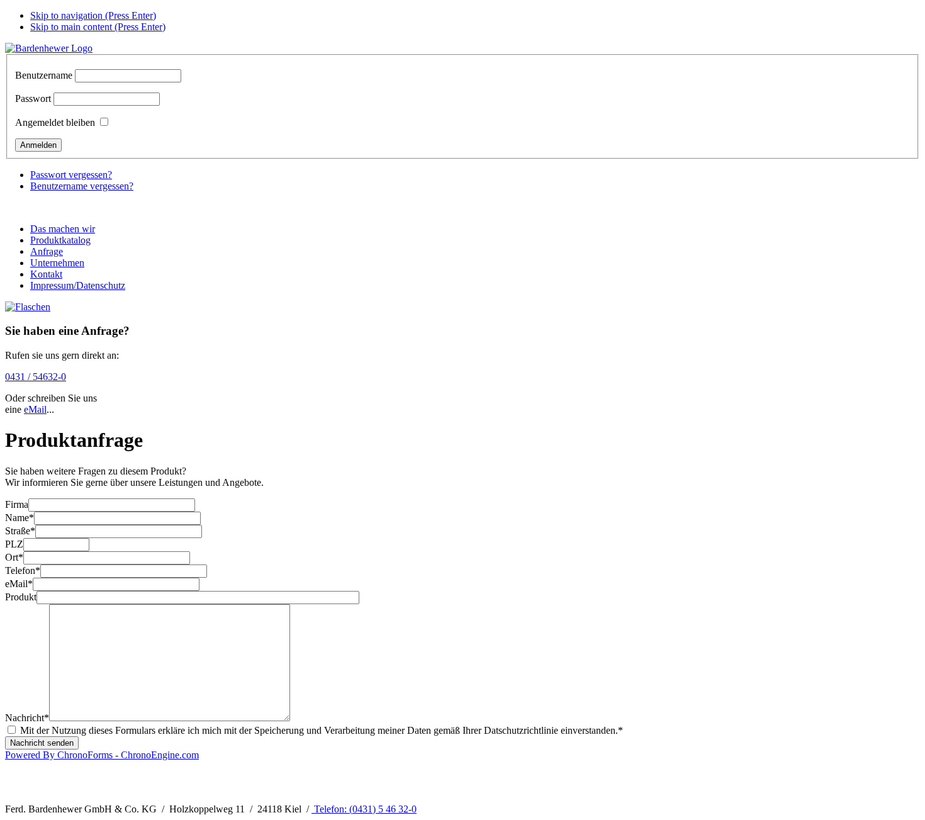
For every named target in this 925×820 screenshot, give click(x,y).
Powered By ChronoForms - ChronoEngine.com (102, 755)
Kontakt (46, 274)
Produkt (20, 597)
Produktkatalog (60, 240)
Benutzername (43, 75)
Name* (19, 517)
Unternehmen (57, 262)
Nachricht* (27, 717)
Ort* (14, 557)
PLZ (14, 544)
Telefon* (22, 570)
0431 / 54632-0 (35, 376)
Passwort (33, 98)
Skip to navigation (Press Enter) (93, 15)
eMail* (19, 583)
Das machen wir (62, 228)
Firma (16, 504)
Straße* (20, 530)
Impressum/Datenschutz (77, 285)
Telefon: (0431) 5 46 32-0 (364, 809)
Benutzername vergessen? (81, 186)
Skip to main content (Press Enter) (97, 26)
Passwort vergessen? (71, 174)
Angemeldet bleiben (55, 122)
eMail (35, 409)
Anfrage (46, 251)
